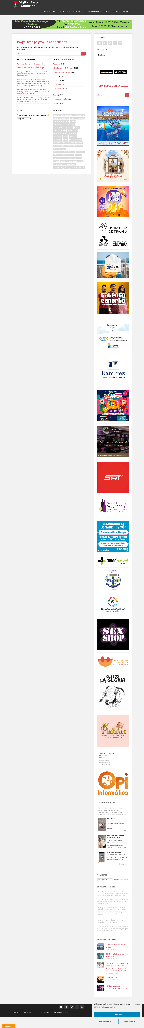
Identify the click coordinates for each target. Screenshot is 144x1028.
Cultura (106, 12)
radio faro (78, 155)
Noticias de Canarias (60, 143)
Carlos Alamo (58, 124)
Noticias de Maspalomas (74, 146)
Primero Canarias (68, 155)
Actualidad (64, 12)
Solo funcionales (105, 1021)
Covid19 (76, 127)
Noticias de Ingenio (59, 146)
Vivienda (81, 167)
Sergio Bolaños (58, 164)
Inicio (55, 12)
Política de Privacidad (42, 1013)
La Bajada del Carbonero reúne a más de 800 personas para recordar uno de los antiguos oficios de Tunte (32, 74)
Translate (125, 879)
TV (40, 12)
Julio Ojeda (73, 136)
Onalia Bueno (80, 152)
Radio (46, 12)
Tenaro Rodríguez (70, 164)
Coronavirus (68, 127)
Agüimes (57, 84)
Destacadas (77, 12)
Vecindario (74, 167)
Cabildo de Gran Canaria (61, 121)
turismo (66, 167)
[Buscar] (83, 54)
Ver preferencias (129, 1021)
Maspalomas (57, 140)
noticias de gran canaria (75, 143)
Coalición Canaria (69, 124)
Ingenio (56, 80)
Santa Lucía (64, 161)
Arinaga (73, 118)
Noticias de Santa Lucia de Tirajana (64, 152)
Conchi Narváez (58, 127)
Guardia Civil (57, 136)
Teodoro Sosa (58, 167)
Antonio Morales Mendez (61, 118)
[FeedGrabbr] (113, 864)
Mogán (56, 76)
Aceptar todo (117, 1014)
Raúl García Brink (59, 158)
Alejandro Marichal (66, 115)
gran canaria (72, 133)
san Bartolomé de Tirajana (74, 158)
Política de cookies (108, 1007)
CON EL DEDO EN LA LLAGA (113, 85)
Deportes (116, 12)
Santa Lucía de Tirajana (62, 72)
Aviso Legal (28, 1013)
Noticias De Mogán (59, 149)
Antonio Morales (79, 115)
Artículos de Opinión (91, 12)
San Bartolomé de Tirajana (63, 68)
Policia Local (57, 155)
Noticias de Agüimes (75, 140)
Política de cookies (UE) (61, 1013)
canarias (73, 121)
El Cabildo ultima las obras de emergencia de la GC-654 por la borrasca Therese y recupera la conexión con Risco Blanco (33, 99)
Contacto (125, 12)
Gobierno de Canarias (60, 133)
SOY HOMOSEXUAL (112, 978)
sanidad (56, 161)
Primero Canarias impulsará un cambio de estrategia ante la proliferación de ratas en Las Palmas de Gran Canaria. (33, 91)
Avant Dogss (81, 118)
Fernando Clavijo (73, 130)
